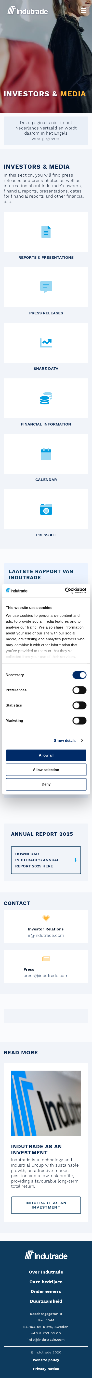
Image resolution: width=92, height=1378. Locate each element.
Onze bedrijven (46, 1281)
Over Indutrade (46, 1272)
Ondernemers (46, 1291)
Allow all (46, 755)
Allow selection (46, 770)
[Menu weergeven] (83, 11)
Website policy (46, 1360)
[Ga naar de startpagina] (27, 10)
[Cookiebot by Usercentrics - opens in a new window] (65, 590)
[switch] (79, 690)
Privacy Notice (46, 1369)
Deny (46, 784)
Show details (65, 740)
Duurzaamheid (46, 1301)
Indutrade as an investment (46, 1205)
